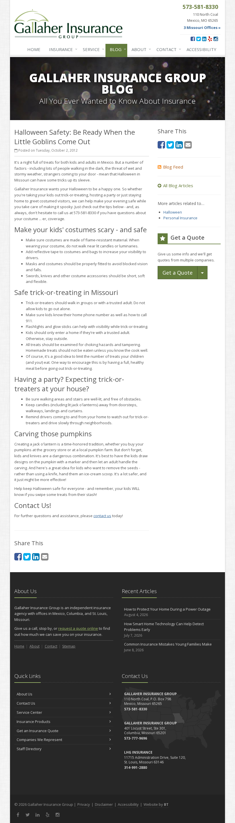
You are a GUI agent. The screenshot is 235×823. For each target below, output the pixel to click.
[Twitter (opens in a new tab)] (198, 38)
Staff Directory (29, 748)
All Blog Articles (178, 185)
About (140, 49)
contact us (102, 515)
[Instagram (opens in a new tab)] (216, 38)
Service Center (29, 712)
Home (33, 49)
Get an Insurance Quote (37, 730)
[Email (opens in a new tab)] (44, 556)
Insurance (62, 49)
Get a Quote (177, 272)
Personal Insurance (180, 217)
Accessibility (201, 49)
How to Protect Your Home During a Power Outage (167, 612)
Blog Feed (173, 167)
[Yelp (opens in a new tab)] (210, 38)
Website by (156, 804)
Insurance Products (33, 721)
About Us (24, 694)
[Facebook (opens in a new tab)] (193, 38)
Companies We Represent (39, 739)
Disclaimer (104, 804)
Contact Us (26, 703)
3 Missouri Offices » (202, 27)
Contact (167, 49)
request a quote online (78, 628)
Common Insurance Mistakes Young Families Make (168, 647)
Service (92, 49)
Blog (116, 49)
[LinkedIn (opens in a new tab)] (204, 38)
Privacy (83, 804)
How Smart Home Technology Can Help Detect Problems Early (164, 629)
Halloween (172, 212)
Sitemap (68, 646)
